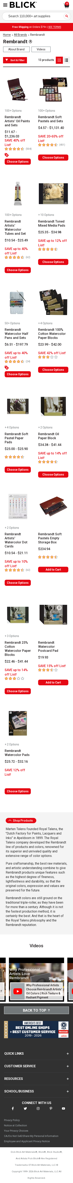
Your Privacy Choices (16, 1130)
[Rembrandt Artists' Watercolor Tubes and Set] (18, 193)
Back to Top (34, 1010)
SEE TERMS (54, 27)
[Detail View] (66, 60)
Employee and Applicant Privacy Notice (27, 1141)
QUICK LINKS (14, 1053)
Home (7, 34)
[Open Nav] (5, 4)
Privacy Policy (12, 1120)
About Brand (16, 49)
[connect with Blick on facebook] (13, 1111)
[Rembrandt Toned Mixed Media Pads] (53, 193)
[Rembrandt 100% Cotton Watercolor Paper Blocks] (53, 302)
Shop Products (22, 820)
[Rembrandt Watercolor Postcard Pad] (53, 615)
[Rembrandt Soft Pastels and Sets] (53, 89)
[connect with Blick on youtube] (63, 1111)
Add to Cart (53, 569)
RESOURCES (13, 1079)
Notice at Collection (15, 1125)
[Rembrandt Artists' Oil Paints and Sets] (18, 89)
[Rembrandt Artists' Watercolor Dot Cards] (18, 506)
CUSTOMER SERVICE (20, 1066)
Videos (41, 49)
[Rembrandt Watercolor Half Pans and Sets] (18, 302)
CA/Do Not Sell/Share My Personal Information (31, 1136)
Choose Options (18, 161)
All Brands (20, 34)
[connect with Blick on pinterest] (51, 1111)
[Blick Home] (23, 5)
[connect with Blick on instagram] (38, 1111)
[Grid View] (59, 60)
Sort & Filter (17, 60)
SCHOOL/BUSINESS (19, 1091)
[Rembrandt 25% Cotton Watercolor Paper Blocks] (18, 615)
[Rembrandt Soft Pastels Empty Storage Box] (53, 506)
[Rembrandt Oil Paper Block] (53, 406)
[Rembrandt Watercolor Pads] (18, 723)
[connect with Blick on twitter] (25, 1111)
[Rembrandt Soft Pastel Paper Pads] (18, 406)
